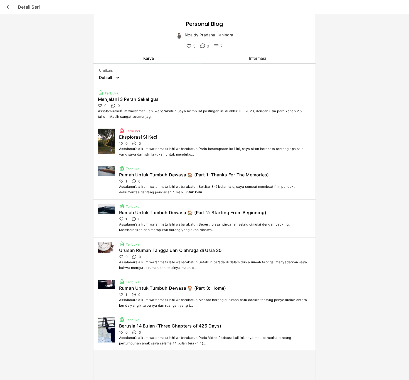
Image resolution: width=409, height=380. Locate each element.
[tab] (149, 58)
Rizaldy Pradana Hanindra (209, 34)
